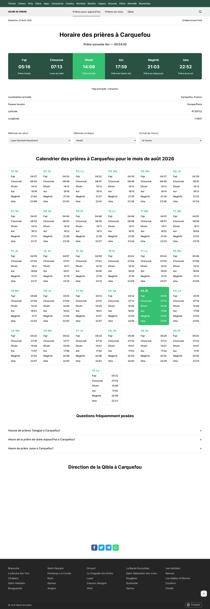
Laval (90, 578)
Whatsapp (116, 548)
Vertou (130, 588)
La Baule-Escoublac (137, 568)
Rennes (170, 573)
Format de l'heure (148, 133)
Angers (52, 588)
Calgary (102, 3)
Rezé (50, 578)
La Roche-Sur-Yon (18, 573)
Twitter (101, 548)
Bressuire (13, 568)
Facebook (94, 548)
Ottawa (22, 3)
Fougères (131, 578)
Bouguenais (15, 588)
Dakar (38, 3)
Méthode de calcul (18, 133)
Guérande (132, 583)
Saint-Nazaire (55, 568)
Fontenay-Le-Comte (59, 573)
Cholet (169, 588)
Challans (13, 578)
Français (195, 604)
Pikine (122, 3)
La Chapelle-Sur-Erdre (100, 573)
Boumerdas (145, 3)
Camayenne (57, 3)
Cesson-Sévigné (96, 583)
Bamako (92, 3)
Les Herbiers (173, 568)
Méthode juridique (84, 133)
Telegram (108, 548)
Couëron (171, 583)
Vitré (89, 588)
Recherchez (200, 11)
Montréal (80, 3)
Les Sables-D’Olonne (178, 578)
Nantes (52, 583)
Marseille (132, 3)
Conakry (70, 3)
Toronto (12, 3)
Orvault (91, 568)
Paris (30, 3)
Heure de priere (17, 11)
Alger (46, 3)
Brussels (112, 3)
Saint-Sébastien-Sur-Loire (141, 573)
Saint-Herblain (16, 583)
